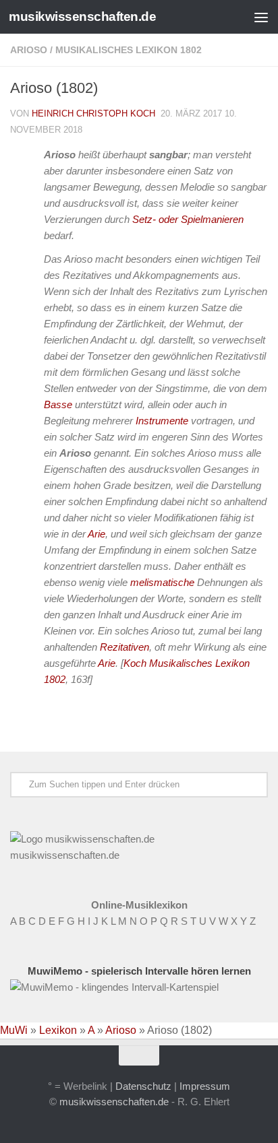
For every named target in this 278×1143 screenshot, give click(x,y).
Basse (58, 404)
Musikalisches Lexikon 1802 (128, 49)
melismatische (162, 582)
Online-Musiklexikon (139, 905)
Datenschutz (143, 1086)
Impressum (204, 1086)
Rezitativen (124, 647)
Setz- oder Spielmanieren (188, 219)
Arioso (28, 49)
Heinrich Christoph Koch (93, 113)
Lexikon (58, 1030)
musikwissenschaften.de (82, 16)
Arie (96, 534)
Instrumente (162, 420)
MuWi (14, 1030)
